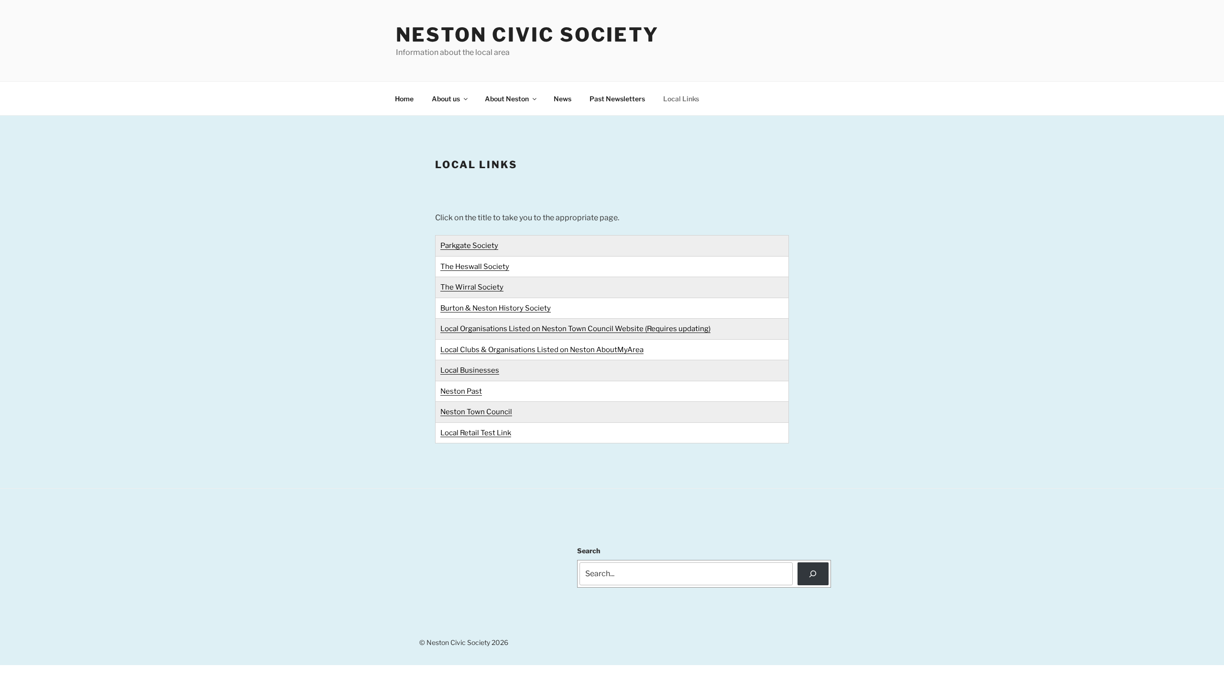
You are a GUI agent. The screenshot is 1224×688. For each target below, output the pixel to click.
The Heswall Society (474, 266)
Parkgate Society (469, 245)
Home (404, 99)
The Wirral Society (471, 287)
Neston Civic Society (527, 34)
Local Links (681, 99)
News (562, 99)
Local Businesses (469, 370)
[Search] (813, 573)
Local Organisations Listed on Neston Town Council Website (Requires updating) (575, 328)
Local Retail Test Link (475, 433)
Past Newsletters (617, 99)
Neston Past (461, 391)
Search (588, 551)
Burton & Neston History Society (495, 308)
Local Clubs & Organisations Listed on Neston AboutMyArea (542, 349)
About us (446, 99)
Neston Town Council (476, 412)
